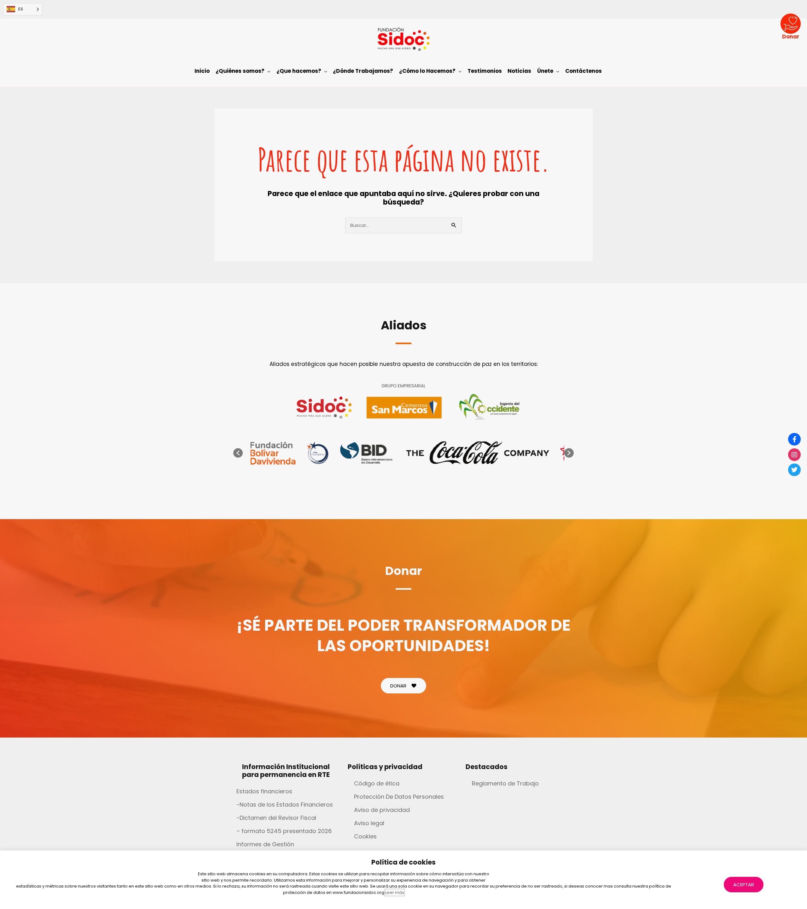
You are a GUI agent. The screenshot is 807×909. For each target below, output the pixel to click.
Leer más (394, 892)
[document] (403, 454)
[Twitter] (794, 470)
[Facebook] (794, 439)
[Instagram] (794, 454)
